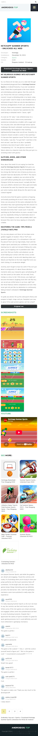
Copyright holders (13, 733)
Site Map (16, 731)
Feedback (32, 731)
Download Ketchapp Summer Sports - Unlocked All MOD (19, 70)
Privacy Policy (24, 731)
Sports (14, 57)
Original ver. (19, 306)
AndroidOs (9, 7)
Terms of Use (25, 733)
